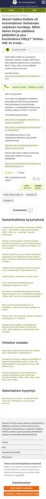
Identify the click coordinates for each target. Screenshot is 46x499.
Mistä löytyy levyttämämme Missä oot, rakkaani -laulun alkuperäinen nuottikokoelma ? (21, 351)
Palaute (5, 442)
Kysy (11, 10)
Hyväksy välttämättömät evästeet (22, 493)
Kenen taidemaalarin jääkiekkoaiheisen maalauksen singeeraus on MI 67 (18, 284)
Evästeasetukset (21, 482)
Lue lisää (19, 475)
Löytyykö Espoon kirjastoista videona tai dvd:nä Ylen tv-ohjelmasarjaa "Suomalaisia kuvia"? (21, 269)
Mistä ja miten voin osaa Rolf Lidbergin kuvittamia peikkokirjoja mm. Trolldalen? (22, 317)
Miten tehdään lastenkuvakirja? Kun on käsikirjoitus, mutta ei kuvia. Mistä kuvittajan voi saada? (21, 307)
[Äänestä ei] (38, 179)
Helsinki (38, 188)
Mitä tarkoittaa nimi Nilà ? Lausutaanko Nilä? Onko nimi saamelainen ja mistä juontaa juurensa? (20, 400)
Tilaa (4, 447)
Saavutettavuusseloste (11, 452)
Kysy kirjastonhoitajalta (10, 15)
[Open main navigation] (43, 2)
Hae (34, 10)
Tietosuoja (6, 457)
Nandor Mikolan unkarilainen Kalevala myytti (20, 276)
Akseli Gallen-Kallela (11, 195)
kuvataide (30, 195)
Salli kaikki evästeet (21, 488)
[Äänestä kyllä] (34, 178)
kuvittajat (6, 200)
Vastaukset (24, 15)
